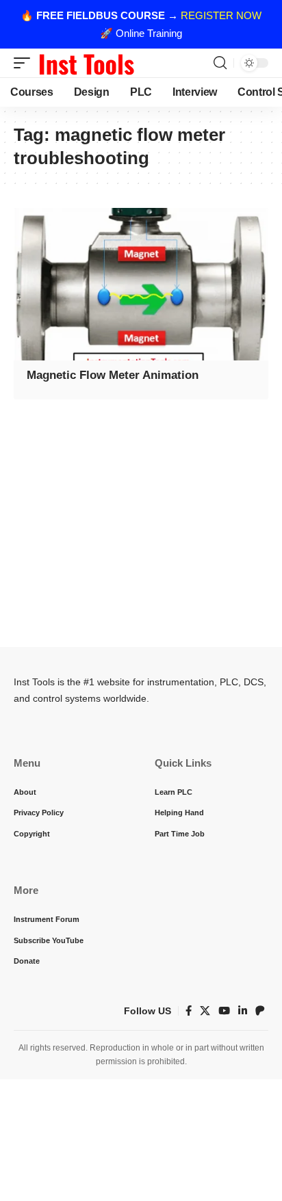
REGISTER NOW (221, 15)
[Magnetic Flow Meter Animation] (141, 284)
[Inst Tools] (86, 63)
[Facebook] (188, 1011)
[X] (205, 1011)
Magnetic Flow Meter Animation (112, 375)
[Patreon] (260, 1011)
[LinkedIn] (243, 1011)
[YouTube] (224, 1011)
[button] (25, 63)
